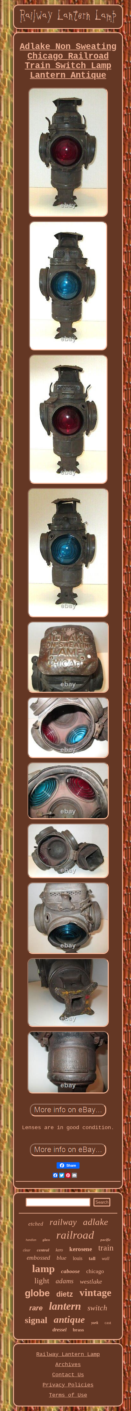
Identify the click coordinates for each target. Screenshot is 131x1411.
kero (59, 1250)
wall (105, 1258)
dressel (59, 1329)
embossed (38, 1257)
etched (35, 1224)
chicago (95, 1271)
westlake (91, 1281)
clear (27, 1250)
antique (69, 1319)
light (41, 1280)
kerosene (80, 1249)
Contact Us (68, 1375)
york (94, 1323)
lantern (65, 1306)
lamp (43, 1268)
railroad (75, 1235)
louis (77, 1258)
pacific (105, 1240)
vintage (95, 1292)
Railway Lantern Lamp (68, 1354)
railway (63, 1222)
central (43, 1250)
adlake (95, 1222)
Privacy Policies (68, 1385)
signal (36, 1320)
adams (64, 1281)
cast (108, 1322)
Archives (68, 1365)
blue (61, 1258)
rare (36, 1308)
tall (92, 1258)
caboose (70, 1271)
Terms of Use (68, 1395)
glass (46, 1240)
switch (97, 1308)
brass (78, 1329)
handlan (31, 1240)
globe (37, 1293)
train (106, 1247)
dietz (64, 1294)
